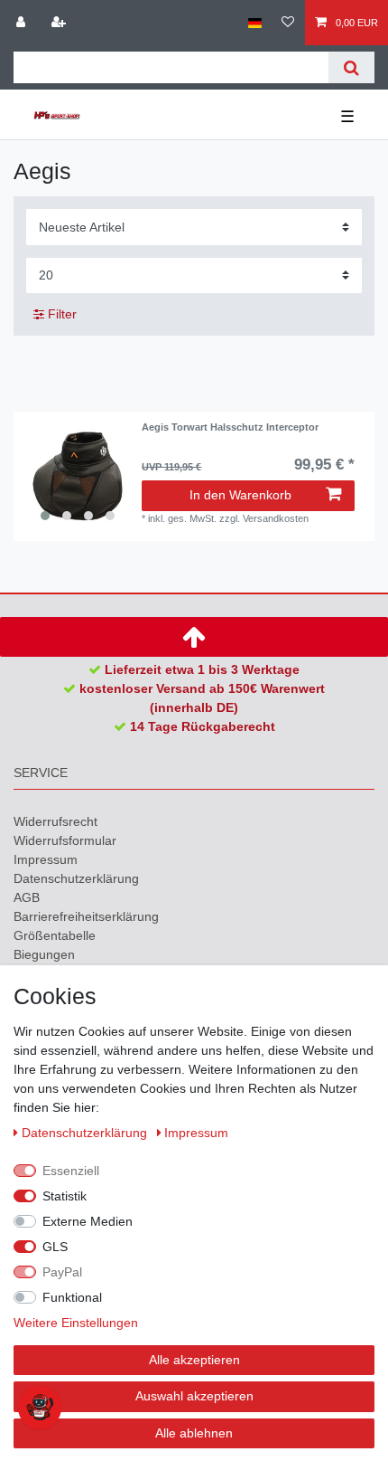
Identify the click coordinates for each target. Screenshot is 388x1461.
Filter (60, 314)
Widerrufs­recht (55, 821)
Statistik (64, 1196)
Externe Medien (87, 1221)
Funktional (72, 1297)
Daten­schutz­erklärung (76, 878)
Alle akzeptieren (194, 1359)
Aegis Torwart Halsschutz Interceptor (230, 427)
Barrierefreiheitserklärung (86, 916)
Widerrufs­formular (65, 840)
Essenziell (70, 1170)
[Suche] (351, 67)
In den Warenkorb (240, 495)
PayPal (62, 1272)
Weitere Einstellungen (76, 1322)
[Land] (255, 22)
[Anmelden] (22, 22)
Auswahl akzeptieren (194, 1396)
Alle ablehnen (194, 1433)
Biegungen (44, 954)
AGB (27, 897)
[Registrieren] (60, 22)
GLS (55, 1246)
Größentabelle (55, 935)
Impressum (46, 859)
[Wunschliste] (288, 22)
